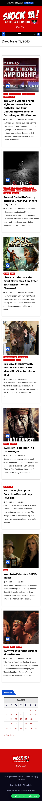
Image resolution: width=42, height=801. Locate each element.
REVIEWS (19, 646)
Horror (6, 187)
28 (26, 728)
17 (6, 724)
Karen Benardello (28, 209)
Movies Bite (26, 190)
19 (16, 724)
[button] (35, 34)
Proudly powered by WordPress (14, 777)
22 (31, 724)
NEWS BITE (7, 193)
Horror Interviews (10, 357)
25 (11, 728)
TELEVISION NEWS (15, 94)
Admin (22, 456)
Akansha (24, 379)
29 (31, 728)
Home (11, 785)
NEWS (6, 94)
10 (6, 719)
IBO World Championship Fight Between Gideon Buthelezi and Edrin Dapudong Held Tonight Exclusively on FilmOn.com (19, 108)
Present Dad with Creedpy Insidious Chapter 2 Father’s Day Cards (20, 201)
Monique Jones (26, 119)
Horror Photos (9, 190)
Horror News (29, 187)
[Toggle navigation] (19, 34)
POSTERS (15, 193)
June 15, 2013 (11, 119)
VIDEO (24, 94)
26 (16, 728)
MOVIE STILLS (8, 486)
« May (6, 735)
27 (21, 728)
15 (31, 719)
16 (35, 719)
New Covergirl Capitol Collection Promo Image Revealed (18, 494)
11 (11, 719)
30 (35, 728)
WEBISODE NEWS (9, 96)
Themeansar (21, 779)
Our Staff (18, 785)
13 (21, 719)
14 (26, 719)
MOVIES (18, 190)
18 (11, 724)
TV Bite (18, 360)
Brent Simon (25, 658)
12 (16, 719)
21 (26, 724)
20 (21, 724)
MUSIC (12, 646)
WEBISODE (31, 94)
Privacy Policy (27, 785)
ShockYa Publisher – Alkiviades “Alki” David (21, 790)
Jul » (12, 735)
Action (6, 444)
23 (35, 724)
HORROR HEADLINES (17, 187)
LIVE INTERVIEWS (9, 360)
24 (6, 728)
